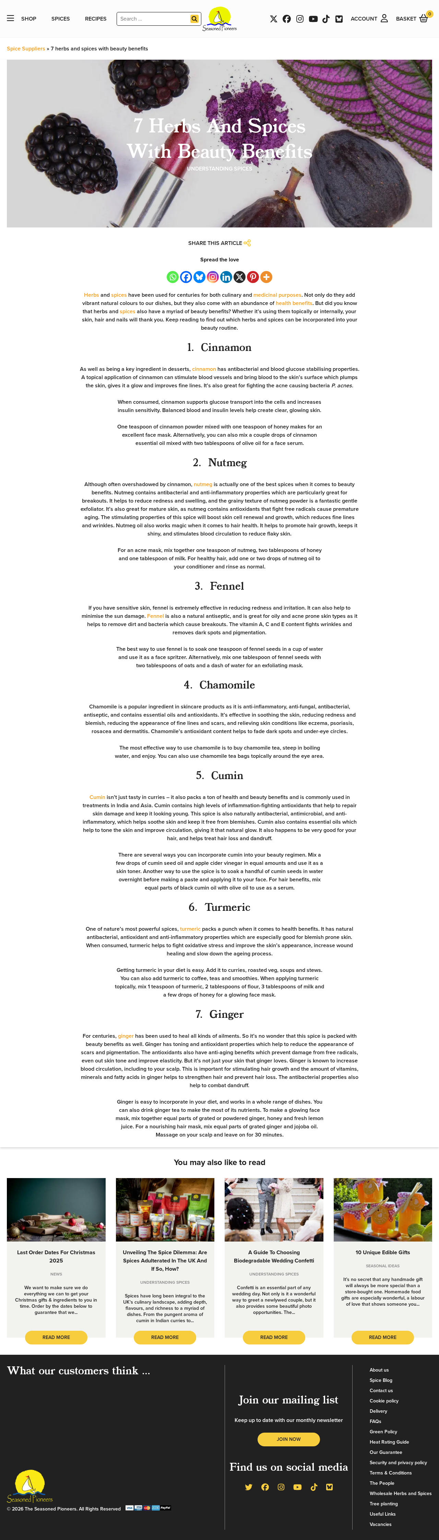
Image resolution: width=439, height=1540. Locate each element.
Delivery (378, 1411)
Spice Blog (381, 1380)
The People (382, 1483)
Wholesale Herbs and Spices (401, 1493)
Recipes (96, 18)
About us (379, 1370)
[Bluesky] (199, 277)
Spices (60, 18)
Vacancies (381, 1524)
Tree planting (384, 1504)
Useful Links (383, 1514)
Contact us (381, 1391)
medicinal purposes (277, 295)
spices (119, 295)
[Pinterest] (253, 277)
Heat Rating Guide (389, 1442)
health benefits (294, 303)
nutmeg (203, 484)
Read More (56, 1337)
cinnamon (204, 369)
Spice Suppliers (26, 48)
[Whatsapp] (173, 277)
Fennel (155, 616)
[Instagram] (213, 277)
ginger (126, 1036)
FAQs (375, 1421)
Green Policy (383, 1432)
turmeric (190, 929)
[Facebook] (186, 277)
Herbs (91, 295)
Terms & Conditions (391, 1473)
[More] (266, 277)
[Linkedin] (226, 277)
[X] (240, 277)
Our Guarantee (386, 1452)
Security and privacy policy (398, 1463)
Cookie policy (384, 1401)
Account (364, 18)
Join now (289, 1439)
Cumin (97, 797)
